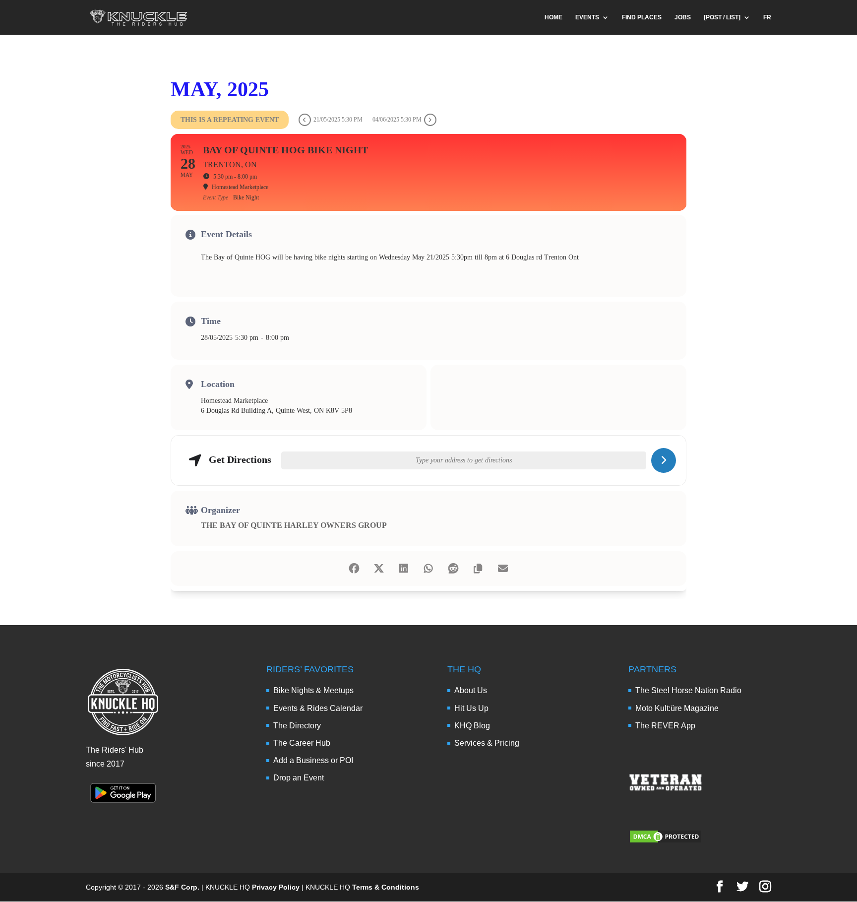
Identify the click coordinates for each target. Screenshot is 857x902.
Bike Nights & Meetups (313, 690)
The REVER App (665, 725)
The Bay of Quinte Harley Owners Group (294, 525)
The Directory (297, 725)
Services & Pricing (486, 743)
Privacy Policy (276, 887)
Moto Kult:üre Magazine (677, 708)
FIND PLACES (642, 17)
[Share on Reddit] (453, 568)
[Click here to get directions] (663, 460)
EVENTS (587, 17)
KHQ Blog (472, 725)
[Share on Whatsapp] (428, 568)
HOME (553, 17)
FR (767, 17)
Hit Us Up (471, 708)
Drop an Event (298, 777)
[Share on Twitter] (379, 568)
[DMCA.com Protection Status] (665, 841)
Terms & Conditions (385, 887)
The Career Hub (301, 743)
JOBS (682, 17)
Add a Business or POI (313, 760)
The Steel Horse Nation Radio (688, 690)
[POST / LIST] (722, 17)
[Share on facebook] (354, 568)
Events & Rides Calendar (318, 708)
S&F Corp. (182, 887)
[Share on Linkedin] (403, 568)
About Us (470, 690)
